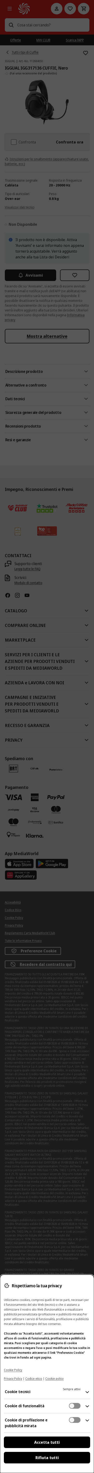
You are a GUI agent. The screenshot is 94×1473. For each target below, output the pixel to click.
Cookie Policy (13, 1370)
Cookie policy (54, 1379)
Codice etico (33, 1379)
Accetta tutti (47, 1442)
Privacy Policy (13, 1379)
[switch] (75, 1406)
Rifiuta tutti (47, 1457)
